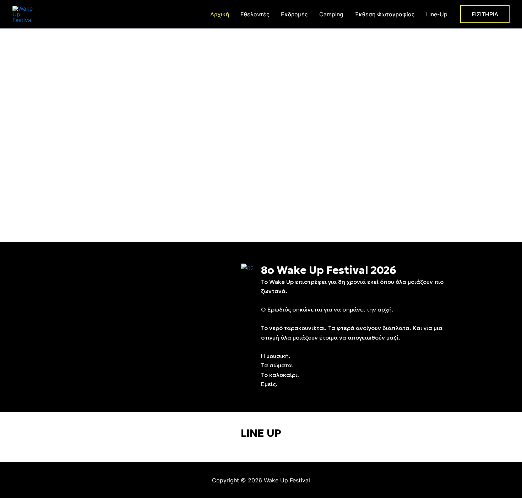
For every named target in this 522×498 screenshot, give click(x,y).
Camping (331, 14)
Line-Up (436, 14)
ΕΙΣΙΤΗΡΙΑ (261, 149)
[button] (485, 14)
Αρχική (219, 14)
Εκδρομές (294, 14)
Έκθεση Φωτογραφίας (385, 14)
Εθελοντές (255, 14)
